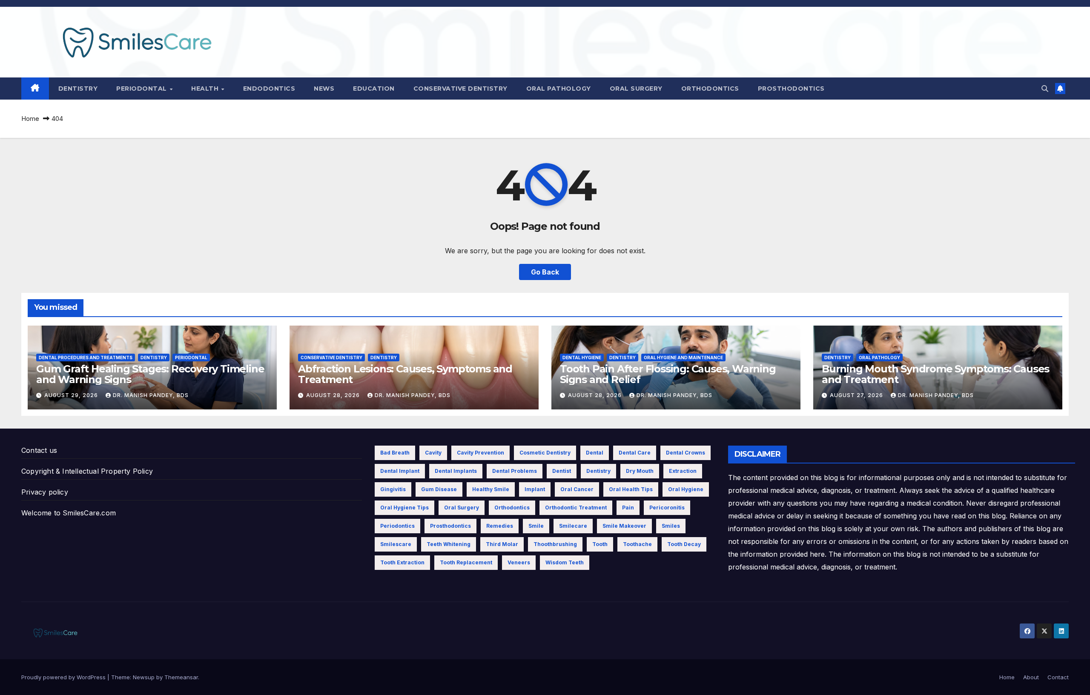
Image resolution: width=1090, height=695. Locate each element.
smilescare (395, 544)
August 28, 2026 (333, 395)
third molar (502, 544)
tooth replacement (466, 562)
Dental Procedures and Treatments (85, 357)
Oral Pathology (558, 88)
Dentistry (78, 88)
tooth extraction (402, 562)
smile (536, 526)
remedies (499, 526)
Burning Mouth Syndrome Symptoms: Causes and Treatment (935, 374)
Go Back (545, 272)
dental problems (514, 471)
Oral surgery (636, 88)
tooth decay (684, 544)
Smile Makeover (624, 526)
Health (206, 88)
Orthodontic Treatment (576, 507)
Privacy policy (44, 492)
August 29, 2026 (72, 395)
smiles (671, 526)
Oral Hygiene (685, 489)
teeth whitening (448, 544)
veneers (519, 562)
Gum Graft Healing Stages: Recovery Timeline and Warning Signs (150, 374)
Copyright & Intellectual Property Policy (87, 471)
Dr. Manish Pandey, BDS (151, 395)
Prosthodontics (791, 88)
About (1031, 677)
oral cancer (577, 489)
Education (374, 88)
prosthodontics (450, 526)
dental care (635, 452)
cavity (433, 452)
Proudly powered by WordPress (64, 677)
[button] (1044, 88)
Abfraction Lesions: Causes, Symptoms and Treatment (405, 374)
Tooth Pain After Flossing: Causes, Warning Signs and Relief (668, 374)
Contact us (39, 450)
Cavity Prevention (480, 452)
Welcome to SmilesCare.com (68, 513)
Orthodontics (710, 88)
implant (535, 489)
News (324, 88)
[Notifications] (1060, 88)
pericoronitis (667, 507)
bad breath (395, 452)
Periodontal (142, 88)
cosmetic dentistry (545, 452)
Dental (594, 452)
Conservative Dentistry (460, 88)
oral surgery (461, 507)
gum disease (439, 489)
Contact (1058, 677)
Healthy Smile (490, 489)
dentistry (598, 471)
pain (628, 507)
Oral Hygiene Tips (404, 507)
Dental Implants (456, 471)
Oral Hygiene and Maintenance (683, 357)
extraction (683, 471)
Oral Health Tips (631, 489)
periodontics (397, 526)
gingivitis (393, 489)
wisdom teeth (564, 562)
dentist (561, 471)
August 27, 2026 (857, 395)
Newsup (144, 677)
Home (30, 118)
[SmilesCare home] (35, 88)
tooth (600, 544)
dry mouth (640, 471)
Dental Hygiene (581, 357)
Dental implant (399, 471)
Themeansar (181, 677)
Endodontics (269, 88)
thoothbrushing (555, 544)
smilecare (573, 526)
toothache (637, 544)
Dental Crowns (685, 452)
